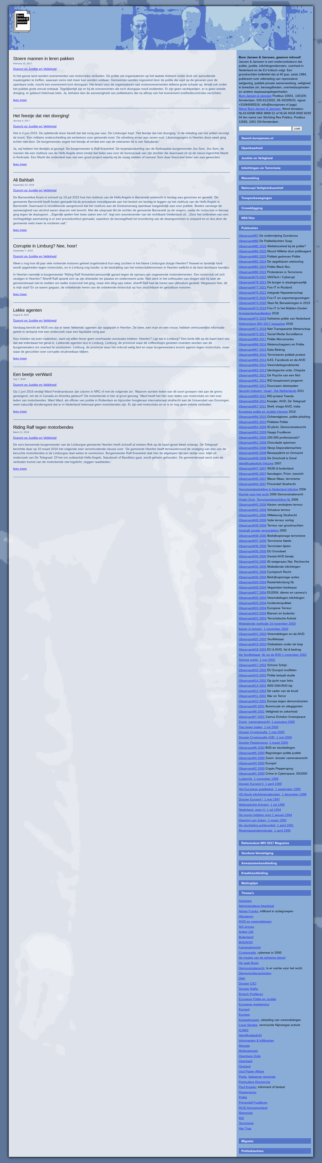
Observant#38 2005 (252, 535)
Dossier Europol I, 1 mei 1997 (259, 799)
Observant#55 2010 (252, 422)
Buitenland (246, 937)
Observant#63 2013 (252, 370)
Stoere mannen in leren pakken (43, 58)
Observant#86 (248, 241)
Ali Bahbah (23, 180)
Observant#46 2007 (252, 473)
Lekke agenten (27, 310)
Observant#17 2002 (252, 665)
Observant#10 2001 (252, 701)
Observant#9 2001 (252, 706)
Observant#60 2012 (252, 386)
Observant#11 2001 (252, 696)
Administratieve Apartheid (256, 906)
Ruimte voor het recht (254, 494)
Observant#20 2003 (252, 639)
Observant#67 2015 (252, 349)
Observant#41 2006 (252, 515)
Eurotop (244, 1014)
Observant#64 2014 (252, 365)
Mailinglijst (249, 883)
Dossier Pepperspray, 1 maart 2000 (263, 742)
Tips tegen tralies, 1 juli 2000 (258, 727)
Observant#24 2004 (252, 608)
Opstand (245, 1066)
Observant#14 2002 (252, 680)
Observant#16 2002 (252, 670)
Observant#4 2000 (252, 758)
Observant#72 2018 (252, 318)
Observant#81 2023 (252, 267)
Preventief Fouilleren (253, 1102)
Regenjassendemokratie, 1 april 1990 (265, 830)
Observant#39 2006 (252, 525)
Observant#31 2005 (252, 572)
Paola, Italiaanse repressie (257, 1076)
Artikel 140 (246, 932)
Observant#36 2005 (252, 546)
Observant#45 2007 (252, 478)
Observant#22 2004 (252, 618)
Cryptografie (247, 952)
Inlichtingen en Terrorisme (261, 168)
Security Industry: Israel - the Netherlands (267, 391)
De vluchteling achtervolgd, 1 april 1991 (266, 825)
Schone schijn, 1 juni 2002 (257, 660)
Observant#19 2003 (252, 644)
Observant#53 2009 (252, 432)
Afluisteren (246, 916)
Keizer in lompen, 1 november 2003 (263, 629)
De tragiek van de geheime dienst (262, 957)
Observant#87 (248, 235)
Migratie (244, 1045)
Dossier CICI (247, 983)
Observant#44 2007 (252, 484)
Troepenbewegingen (256, 198)
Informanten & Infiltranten (256, 1040)
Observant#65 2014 (252, 360)
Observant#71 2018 (252, 329)
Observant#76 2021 (252, 292)
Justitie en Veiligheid (257, 158)
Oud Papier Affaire (251, 1071)
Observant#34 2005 (252, 556)
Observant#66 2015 (252, 354)
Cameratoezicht (250, 947)
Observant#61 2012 (252, 380)
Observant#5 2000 (252, 753)
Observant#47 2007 (252, 468)
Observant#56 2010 (252, 416)
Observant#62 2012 (252, 375)
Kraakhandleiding (254, 873)
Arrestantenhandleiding (255, 313)
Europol (244, 1009)
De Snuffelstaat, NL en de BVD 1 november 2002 (273, 654)
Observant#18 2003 (252, 649)
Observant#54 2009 (252, 427)
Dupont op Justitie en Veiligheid (35, 69)
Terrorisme (246, 1123)
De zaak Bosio (249, 963)
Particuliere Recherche (254, 1082)
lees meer (20, 100)
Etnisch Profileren (251, 994)
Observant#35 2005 (252, 551)
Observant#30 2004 (252, 577)
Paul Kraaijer (247, 1087)
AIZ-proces (246, 926)
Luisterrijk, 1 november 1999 (258, 779)
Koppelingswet (249, 1020)
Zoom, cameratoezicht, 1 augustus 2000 (267, 722)
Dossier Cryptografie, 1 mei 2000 (262, 732)
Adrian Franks (248, 911)
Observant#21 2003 (252, 634)
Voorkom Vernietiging (257, 853)
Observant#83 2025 (252, 256)
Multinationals (248, 1051)
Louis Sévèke (248, 1025)
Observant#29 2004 (252, 582)
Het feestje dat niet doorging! (41, 115)
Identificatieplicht (250, 1035)
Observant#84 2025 (252, 251)
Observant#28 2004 (252, 587)
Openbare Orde (250, 1056)
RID (241, 1118)
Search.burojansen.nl (257, 138)
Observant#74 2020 (252, 303)
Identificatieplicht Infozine (256, 463)
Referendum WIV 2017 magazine (262, 323)
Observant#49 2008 (252, 453)
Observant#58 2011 (252, 401)
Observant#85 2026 (252, 246)
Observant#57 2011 (252, 406)
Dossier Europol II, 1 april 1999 (260, 784)
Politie (243, 1097)
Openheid (245, 1061)
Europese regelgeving (254, 1004)
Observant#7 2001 (252, 716)
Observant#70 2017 (252, 334)
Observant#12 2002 (252, 691)
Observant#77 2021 (252, 287)
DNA (242, 978)
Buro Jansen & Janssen (255, 96)
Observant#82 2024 (252, 261)
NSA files (248, 218)
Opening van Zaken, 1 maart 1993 (263, 820)
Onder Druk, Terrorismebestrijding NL (264, 499)
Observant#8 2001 (252, 711)
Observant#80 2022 (252, 272)
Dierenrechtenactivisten (255, 973)
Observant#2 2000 (252, 768)
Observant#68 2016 (252, 344)
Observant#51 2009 (252, 442)
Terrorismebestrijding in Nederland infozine (268, 489)
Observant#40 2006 (252, 520)
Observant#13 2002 (252, 685)
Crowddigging (252, 208)
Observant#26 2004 (252, 597)
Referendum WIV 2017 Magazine (265, 843)
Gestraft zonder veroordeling (259, 530)
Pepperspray (248, 1092)
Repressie (246, 1113)
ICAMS (243, 1030)
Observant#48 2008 (252, 458)
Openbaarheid (252, 148)
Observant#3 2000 (252, 763)
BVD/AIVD (246, 942)
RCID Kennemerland (253, 1108)
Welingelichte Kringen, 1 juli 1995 (262, 804)
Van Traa (245, 1128)
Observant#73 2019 (252, 308)
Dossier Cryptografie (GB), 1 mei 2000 (265, 737)
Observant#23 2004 (252, 613)
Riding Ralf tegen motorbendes (43, 427)
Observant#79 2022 (252, 277)
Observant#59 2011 (252, 396)
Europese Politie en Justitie (257, 999)
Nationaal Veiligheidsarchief (262, 188)
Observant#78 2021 (252, 282)
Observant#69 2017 (252, 339)
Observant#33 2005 (252, 561)
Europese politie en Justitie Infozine (263, 411)
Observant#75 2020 (252, 298)
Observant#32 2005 (252, 566)
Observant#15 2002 (252, 675)
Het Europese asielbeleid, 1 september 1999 (270, 789)
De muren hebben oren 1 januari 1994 (265, 815)
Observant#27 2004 (252, 592)
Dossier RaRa (248, 989)
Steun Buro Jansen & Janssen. (260, 108)
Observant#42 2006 (252, 510)
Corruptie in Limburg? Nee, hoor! (45, 246)
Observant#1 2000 (252, 773)
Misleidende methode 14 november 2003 (267, 623)
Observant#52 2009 (252, 437)
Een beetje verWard (32, 374)
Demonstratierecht (251, 968)
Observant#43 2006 (252, 504)
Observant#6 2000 (252, 747)
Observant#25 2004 (252, 603)
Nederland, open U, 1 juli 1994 (260, 809)
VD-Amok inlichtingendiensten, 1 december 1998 (272, 794)
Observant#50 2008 (252, 448)
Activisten (245, 901)
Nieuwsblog (250, 178)
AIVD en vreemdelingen (255, 921)
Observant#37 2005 (252, 540)
